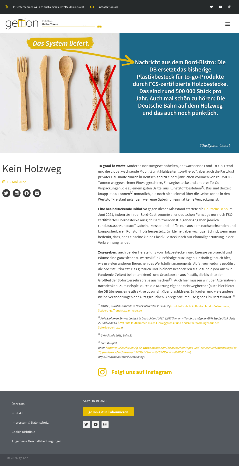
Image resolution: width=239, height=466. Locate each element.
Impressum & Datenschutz (30, 422)
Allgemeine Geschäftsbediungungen (37, 441)
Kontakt (17, 413)
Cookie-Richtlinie (23, 432)
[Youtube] (220, 6)
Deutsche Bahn (216, 208)
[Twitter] (211, 6)
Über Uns (18, 404)
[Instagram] (229, 6)
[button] (228, 24)
